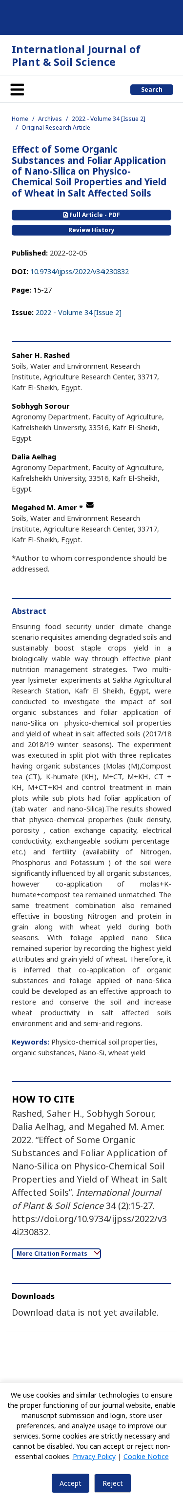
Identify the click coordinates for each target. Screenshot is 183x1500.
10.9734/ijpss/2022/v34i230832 (79, 271)
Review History (91, 230)
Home (20, 119)
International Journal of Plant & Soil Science (76, 55)
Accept (70, 1483)
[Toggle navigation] (17, 89)
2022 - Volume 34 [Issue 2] (108, 119)
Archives (50, 119)
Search (152, 89)
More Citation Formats (53, 1253)
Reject (112, 1483)
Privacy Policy (94, 1456)
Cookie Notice (146, 1456)
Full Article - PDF (94, 215)
